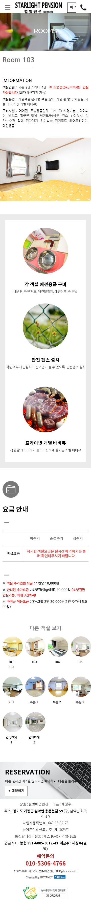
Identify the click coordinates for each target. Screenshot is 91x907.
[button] (7, 171)
